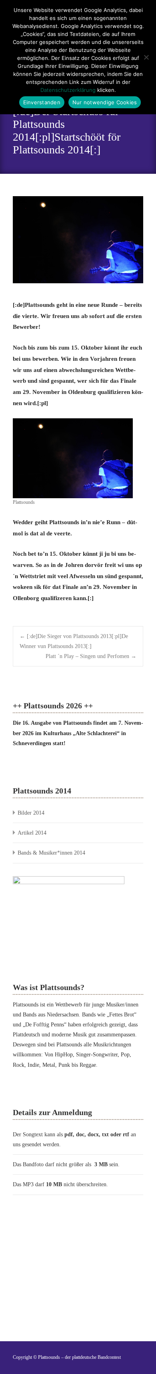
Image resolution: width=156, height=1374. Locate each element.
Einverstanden (41, 102)
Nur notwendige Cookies (104, 102)
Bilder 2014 (31, 813)
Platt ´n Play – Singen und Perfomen (91, 656)
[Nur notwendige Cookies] (146, 57)
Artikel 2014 (32, 833)
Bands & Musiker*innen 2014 (51, 853)
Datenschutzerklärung (68, 90)
